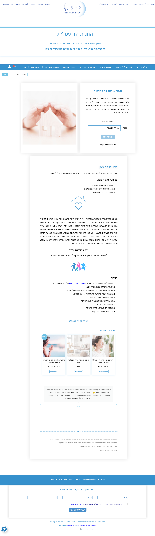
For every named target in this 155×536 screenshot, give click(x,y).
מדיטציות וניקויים (87, 67)
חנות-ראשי (35, 67)
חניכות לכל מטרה (124, 67)
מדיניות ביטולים (71, 525)
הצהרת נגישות (62, 525)
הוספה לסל (107, 137)
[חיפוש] (5, 74)
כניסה (90, 479)
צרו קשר (5, 4)
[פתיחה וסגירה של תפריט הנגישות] (4, 529)
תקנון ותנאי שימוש (91, 525)
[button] (116, 405)
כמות (125, 128)
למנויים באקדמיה (81, 479)
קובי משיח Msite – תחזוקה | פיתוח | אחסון (68, 529)
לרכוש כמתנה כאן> (77, 283)
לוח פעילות (16, 4)
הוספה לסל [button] (78, 372)
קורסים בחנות (106, 67)
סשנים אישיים (69, 67)
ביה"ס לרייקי (144, 4)
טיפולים (48, 4)
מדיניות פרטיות (81, 525)
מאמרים (32, 4)
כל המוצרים (141, 67)
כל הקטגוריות (99, 479)
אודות (24, 4)
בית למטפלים (104, 4)
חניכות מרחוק (131, 4)
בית (152, 4)
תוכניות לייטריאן (118, 4)
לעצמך (40, 4)
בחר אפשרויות (103, 372)
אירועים (69, 479)
